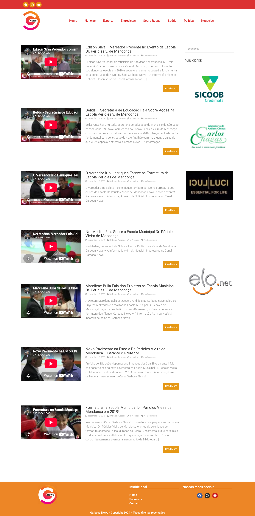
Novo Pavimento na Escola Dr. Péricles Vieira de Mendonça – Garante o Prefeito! (125, 351)
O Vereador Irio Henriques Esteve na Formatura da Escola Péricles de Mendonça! (127, 175)
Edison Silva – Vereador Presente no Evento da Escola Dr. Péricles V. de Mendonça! (130, 49)
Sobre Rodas (151, 20)
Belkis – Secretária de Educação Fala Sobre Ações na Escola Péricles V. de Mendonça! (129, 112)
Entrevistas (128, 20)
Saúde (172, 20)
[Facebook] (26, 4)
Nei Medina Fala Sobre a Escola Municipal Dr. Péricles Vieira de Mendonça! (130, 233)
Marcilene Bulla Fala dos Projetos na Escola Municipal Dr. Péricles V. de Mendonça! (130, 288)
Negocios (207, 20)
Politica (189, 20)
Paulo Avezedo (118, 55)
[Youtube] (39, 4)
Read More (171, 88)
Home (73, 20)
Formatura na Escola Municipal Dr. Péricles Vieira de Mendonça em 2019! (128, 409)
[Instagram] (32, 4)
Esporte (108, 20)
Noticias (90, 20)
